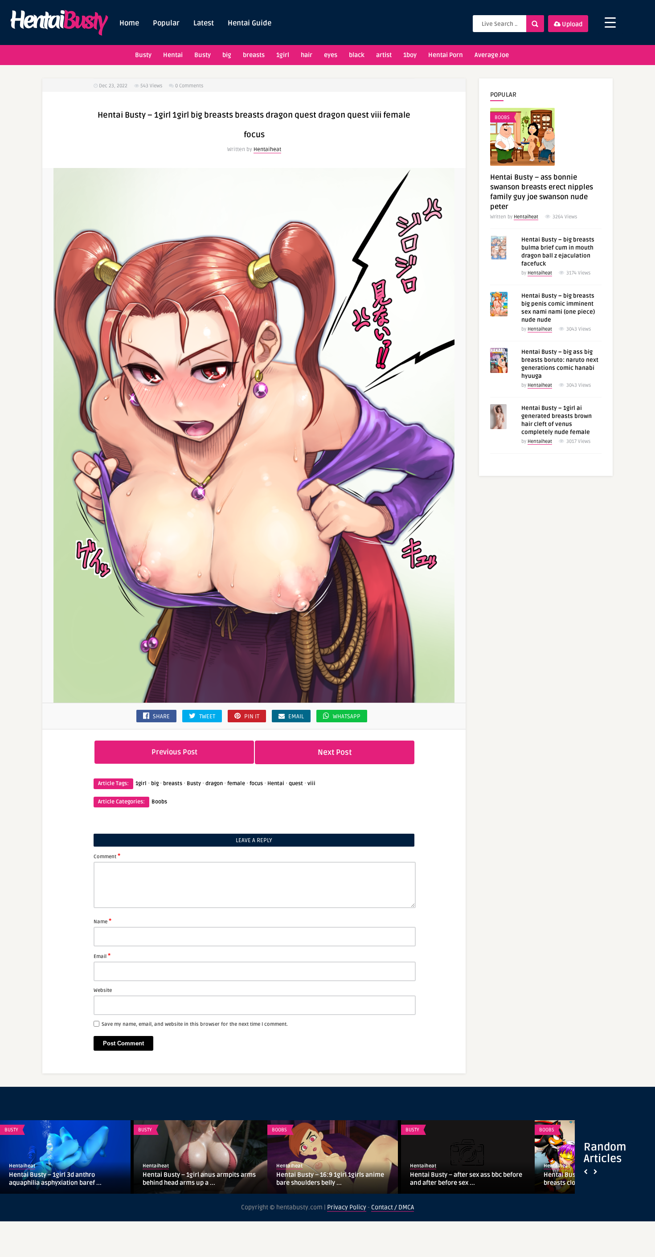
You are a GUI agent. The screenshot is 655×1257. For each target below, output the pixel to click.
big (226, 55)
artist (384, 55)
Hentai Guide (249, 23)
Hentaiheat (267, 149)
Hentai (173, 55)
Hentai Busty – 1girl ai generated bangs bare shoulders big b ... (200, 1179)
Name (102, 921)
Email (102, 956)
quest (296, 783)
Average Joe (492, 55)
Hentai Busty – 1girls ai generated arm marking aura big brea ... (465, 1179)
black (356, 55)
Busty (143, 55)
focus (256, 783)
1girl (282, 55)
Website (103, 990)
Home (129, 23)
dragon (214, 783)
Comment (107, 856)
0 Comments (189, 86)
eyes (330, 55)
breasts (254, 55)
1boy (410, 55)
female (236, 783)
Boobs (159, 801)
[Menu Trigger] (610, 22)
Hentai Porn (445, 55)
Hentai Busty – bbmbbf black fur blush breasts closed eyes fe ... (64, 1179)
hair (306, 55)
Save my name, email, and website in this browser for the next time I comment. (195, 1024)
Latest (203, 23)
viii (311, 783)
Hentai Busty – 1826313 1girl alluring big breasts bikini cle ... (329, 1179)
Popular (166, 23)
